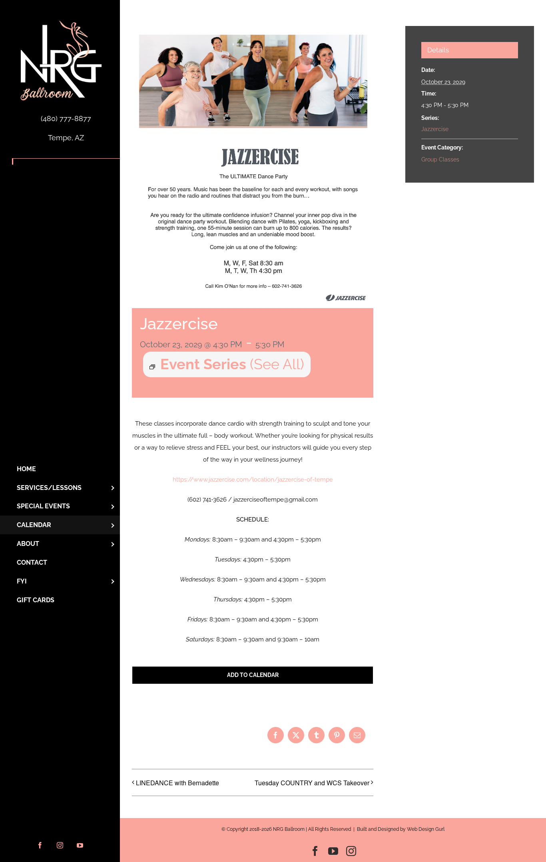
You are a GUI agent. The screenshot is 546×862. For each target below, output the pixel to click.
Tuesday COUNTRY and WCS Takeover (312, 782)
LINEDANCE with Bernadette (177, 782)
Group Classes (440, 159)
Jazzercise (434, 129)
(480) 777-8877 (66, 118)
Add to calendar (253, 675)
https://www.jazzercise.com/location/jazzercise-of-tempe (253, 479)
